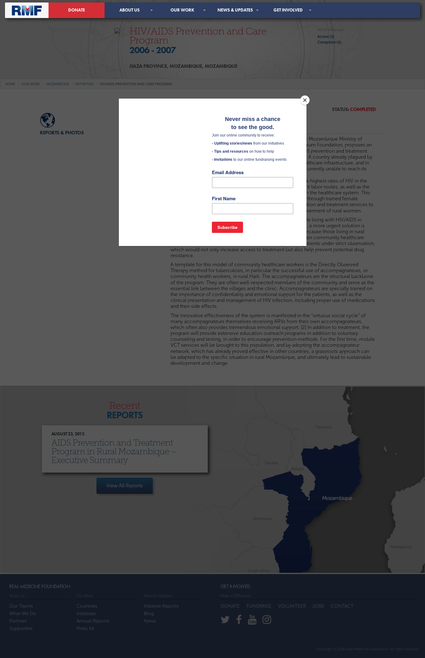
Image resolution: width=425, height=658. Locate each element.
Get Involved (288, 10)
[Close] (305, 100)
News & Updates (235, 10)
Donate (76, 10)
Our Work (182, 10)
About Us (129, 10)
